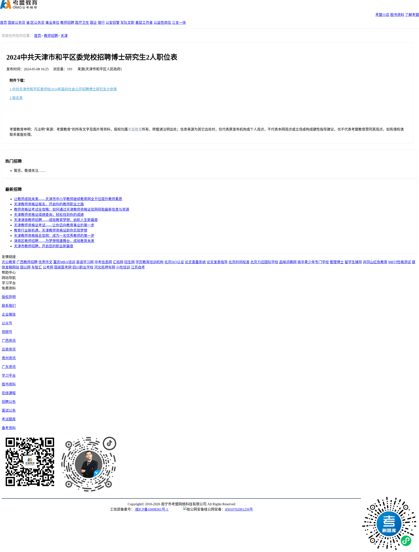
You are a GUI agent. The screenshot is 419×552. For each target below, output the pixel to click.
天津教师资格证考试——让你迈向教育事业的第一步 (54, 225)
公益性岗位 (162, 22)
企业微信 (9, 314)
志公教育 (9, 262)
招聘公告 (9, 402)
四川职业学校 (82, 267)
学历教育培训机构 (149, 262)
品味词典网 (288, 262)
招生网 (129, 262)
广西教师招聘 (27, 262)
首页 (3, 22)
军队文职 (127, 22)
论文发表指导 (217, 262)
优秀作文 (45, 262)
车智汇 (36, 267)
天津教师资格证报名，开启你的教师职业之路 (49, 204)
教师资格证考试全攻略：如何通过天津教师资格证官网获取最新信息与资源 (71, 209)
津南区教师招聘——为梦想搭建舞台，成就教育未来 (54, 241)
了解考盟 (412, 15)
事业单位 (52, 22)
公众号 (7, 323)
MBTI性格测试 (399, 262)
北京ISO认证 (174, 262)
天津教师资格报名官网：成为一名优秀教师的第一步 (54, 235)
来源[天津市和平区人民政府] (99, 69)
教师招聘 (67, 22)
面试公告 (9, 410)
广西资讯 (9, 340)
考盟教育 (135, 129)
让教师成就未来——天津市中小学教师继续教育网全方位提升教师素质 (68, 199)
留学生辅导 (353, 262)
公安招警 (113, 22)
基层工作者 (144, 22)
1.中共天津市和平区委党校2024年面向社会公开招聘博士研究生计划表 (63, 89)
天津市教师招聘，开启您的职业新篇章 (43, 246)
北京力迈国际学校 (264, 262)
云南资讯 (9, 349)
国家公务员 (16, 22)
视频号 (7, 332)
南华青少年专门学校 (313, 262)
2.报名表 (16, 98)
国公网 (25, 267)
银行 (101, 22)
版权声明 (9, 297)
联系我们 (9, 306)
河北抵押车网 (104, 267)
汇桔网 (118, 262)
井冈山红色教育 (375, 262)
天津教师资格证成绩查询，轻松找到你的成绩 (49, 215)
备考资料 (9, 428)
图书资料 (397, 15)
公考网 (48, 267)
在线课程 (9, 393)
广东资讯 (9, 367)
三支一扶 (179, 22)
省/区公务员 (35, 22)
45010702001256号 (239, 509)
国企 (93, 22)
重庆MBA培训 (64, 262)
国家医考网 (63, 267)
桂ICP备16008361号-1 (151, 509)
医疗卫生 (82, 22)
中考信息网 (103, 262)
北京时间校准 (238, 262)
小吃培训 (123, 267)
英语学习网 (85, 262)
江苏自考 (138, 267)
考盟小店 (382, 15)
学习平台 (9, 375)
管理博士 (337, 262)
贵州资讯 (9, 358)
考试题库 (9, 419)
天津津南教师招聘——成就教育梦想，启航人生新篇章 (56, 220)
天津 (64, 36)
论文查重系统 (195, 262)
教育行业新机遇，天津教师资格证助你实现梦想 (50, 230)
